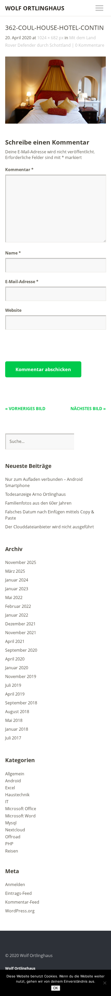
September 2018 (21, 703)
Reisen (11, 851)
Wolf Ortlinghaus (34, 8)
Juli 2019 (13, 685)
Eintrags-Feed (18, 893)
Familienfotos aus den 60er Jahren (38, 503)
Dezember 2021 (20, 624)
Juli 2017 (13, 738)
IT (7, 801)
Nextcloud (15, 830)
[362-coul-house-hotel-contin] (55, 122)
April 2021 (15, 641)
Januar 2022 (16, 615)
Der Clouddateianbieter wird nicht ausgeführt (49, 527)
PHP (9, 844)
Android (13, 781)
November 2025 (20, 562)
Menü (99, 8)
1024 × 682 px (50, 38)
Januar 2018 (16, 729)
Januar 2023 (16, 589)
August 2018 (17, 711)
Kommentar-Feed (22, 902)
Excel (10, 788)
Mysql (11, 823)
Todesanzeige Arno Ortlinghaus (35, 494)
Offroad (12, 837)
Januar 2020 (16, 668)
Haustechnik (17, 795)
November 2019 (20, 676)
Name (13, 253)
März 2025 (15, 571)
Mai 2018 (13, 720)
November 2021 (20, 632)
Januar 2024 (16, 580)
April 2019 (15, 694)
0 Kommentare (89, 45)
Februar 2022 (18, 606)
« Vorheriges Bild (25, 408)
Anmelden (15, 884)
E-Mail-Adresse (21, 281)
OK (55, 988)
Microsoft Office (20, 808)
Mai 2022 (13, 597)
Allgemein (14, 774)
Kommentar (19, 169)
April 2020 (15, 659)
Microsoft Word (20, 816)
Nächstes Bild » (88, 408)
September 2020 (21, 650)
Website (13, 310)
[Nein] (104, 982)
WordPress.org (20, 911)
